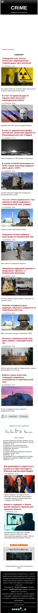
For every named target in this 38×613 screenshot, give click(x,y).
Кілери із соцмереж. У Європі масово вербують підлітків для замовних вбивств (18, 506)
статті (18, 566)
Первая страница (8, 49)
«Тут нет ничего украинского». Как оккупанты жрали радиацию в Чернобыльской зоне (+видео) (18, 202)
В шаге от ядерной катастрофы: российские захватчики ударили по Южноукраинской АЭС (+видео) (18, 132)
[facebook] (7, 432)
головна (7, 566)
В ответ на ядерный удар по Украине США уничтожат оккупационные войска (15, 98)
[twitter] (12, 432)
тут (35, 589)
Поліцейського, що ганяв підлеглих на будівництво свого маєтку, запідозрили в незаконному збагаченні (16, 447)
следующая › (13, 416)
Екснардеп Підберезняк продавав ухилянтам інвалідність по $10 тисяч (17, 452)
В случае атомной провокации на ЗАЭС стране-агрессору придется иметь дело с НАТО (18, 165)
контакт (30, 566)
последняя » (24, 416)
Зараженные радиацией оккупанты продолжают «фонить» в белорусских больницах (18, 270)
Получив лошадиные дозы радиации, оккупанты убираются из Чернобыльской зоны (19, 307)
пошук (19, 568)
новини (13, 566)
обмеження (18, 585)
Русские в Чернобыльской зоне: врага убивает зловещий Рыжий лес (17, 340)
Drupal (26, 574)
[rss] (30, 432)
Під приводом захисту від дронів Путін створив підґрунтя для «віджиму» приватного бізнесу (18, 457)
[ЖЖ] (21, 432)
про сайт (24, 566)
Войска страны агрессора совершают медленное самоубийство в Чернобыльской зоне (17, 378)
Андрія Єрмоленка (29, 576)
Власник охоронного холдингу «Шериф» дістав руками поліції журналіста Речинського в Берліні (18, 441)
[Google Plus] (17, 432)
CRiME (19, 8)
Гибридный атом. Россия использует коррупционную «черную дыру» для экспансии (16, 60)
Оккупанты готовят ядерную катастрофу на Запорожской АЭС (18, 235)
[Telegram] (26, 432)
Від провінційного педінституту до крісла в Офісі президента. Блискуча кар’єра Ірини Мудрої (19, 468)
